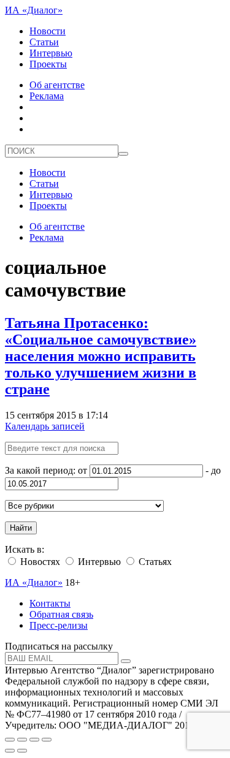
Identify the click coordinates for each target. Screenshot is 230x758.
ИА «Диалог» (34, 10)
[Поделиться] (22, 739)
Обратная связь (61, 614)
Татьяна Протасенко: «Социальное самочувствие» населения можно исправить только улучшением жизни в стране (100, 356)
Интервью (50, 53)
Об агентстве (57, 85)
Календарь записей (45, 426)
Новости (47, 31)
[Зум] (47, 739)
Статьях (154, 561)
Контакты (50, 603)
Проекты (48, 64)
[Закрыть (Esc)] (10, 739)
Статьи (44, 42)
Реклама (46, 96)
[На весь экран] (34, 739)
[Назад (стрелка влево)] (10, 750)
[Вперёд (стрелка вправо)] (22, 750)
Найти (21, 527)
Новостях (39, 561)
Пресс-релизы (58, 625)
